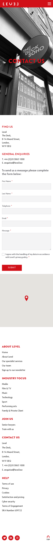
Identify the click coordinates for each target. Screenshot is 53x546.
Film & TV (6, 388)
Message (5, 231)
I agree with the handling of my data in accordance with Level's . (27, 255)
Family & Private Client (12, 411)
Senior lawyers (8, 425)
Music (4, 393)
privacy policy (21, 257)
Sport (4, 402)
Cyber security (8, 502)
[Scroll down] (26, 112)
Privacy (5, 488)
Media (5, 384)
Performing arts (9, 406)
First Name (6, 181)
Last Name (6, 194)
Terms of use (8, 484)
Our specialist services (12, 361)
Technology (7, 397)
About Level (7, 357)
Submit (12, 268)
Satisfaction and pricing (13, 497)
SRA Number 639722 (12, 510)
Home (5, 352)
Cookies (5, 493)
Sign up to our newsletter (13, 370)
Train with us (8, 429)
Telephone (6, 206)
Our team (6, 366)
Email (4, 218)
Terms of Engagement (12, 506)
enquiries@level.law (13, 163)
